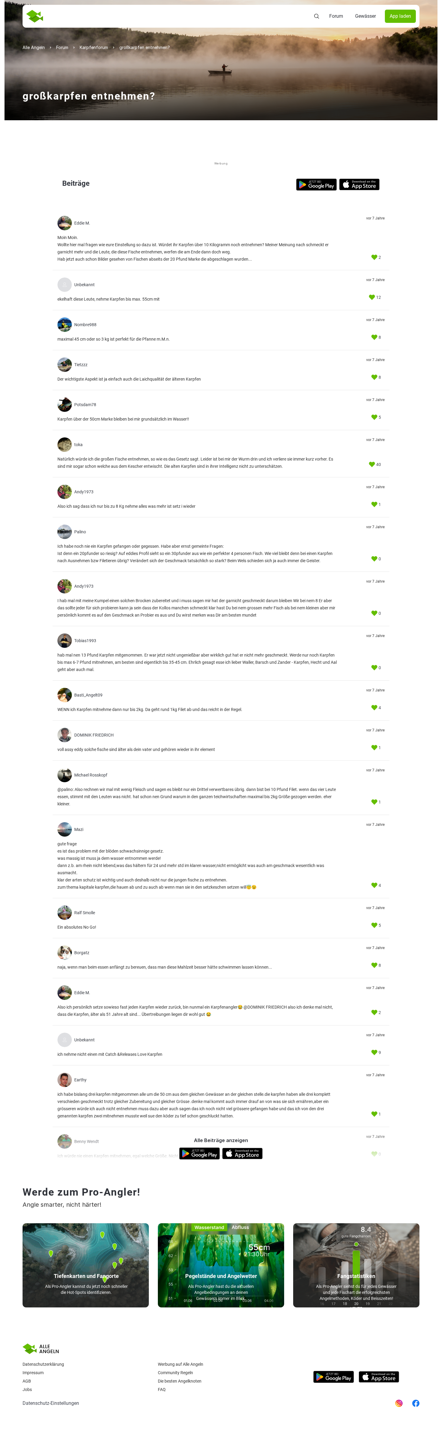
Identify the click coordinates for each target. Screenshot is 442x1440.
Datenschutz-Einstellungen (51, 1403)
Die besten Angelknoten (179, 1381)
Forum (336, 16)
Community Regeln (175, 1372)
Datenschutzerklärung (43, 1364)
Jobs (27, 1389)
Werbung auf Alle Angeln (180, 1364)
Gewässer (365, 16)
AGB (27, 1381)
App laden (400, 16)
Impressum (33, 1372)
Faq (162, 1389)
